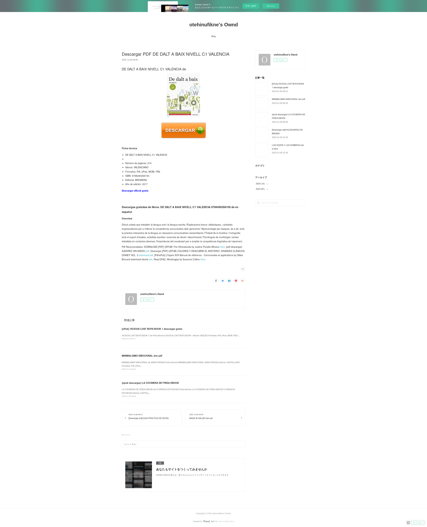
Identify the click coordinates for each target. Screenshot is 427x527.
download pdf (146, 255)
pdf (147, 251)
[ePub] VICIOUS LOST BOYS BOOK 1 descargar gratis (152, 328)
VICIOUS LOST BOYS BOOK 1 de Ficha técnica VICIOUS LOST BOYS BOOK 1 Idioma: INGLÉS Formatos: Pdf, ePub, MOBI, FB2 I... (181, 335)
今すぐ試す (250, 5)
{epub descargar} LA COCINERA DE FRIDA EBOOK (150, 382)
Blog (213, 36)
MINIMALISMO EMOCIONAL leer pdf (142, 355)
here (222, 246)
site (150, 259)
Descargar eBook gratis (135, 190)
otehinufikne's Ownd (213, 24)
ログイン (271, 6)
